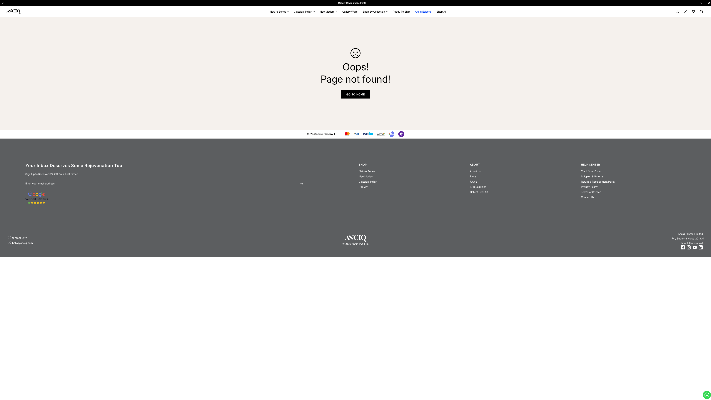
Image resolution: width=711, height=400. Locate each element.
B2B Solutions (478, 186)
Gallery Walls (350, 11)
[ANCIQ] (13, 11)
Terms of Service (591, 192)
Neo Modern (327, 11)
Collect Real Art (479, 192)
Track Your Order (591, 171)
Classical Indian (303, 11)
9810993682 (19, 238)
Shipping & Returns (592, 176)
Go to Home (355, 94)
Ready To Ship (401, 11)
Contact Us (587, 197)
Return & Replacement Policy (598, 181)
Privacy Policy (589, 186)
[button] (700, 11)
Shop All (441, 11)
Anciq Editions (423, 11)
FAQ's (473, 181)
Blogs (473, 176)
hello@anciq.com (22, 242)
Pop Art (363, 186)
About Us (475, 171)
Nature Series (278, 11)
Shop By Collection (374, 11)
